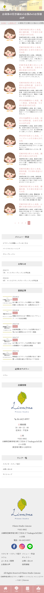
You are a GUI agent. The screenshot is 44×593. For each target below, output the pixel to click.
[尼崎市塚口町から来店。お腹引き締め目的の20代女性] (10, 209)
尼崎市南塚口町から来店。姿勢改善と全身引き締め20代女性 (30, 50)
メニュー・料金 (28, 553)
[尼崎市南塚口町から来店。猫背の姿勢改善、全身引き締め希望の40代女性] (10, 88)
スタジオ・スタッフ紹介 (11, 464)
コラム (4, 557)
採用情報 (25, 564)
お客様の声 (5, 564)
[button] (40, 7)
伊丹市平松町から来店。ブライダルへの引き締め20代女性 (30, 138)
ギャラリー (26, 557)
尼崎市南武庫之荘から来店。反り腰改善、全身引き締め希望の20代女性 (30, 67)
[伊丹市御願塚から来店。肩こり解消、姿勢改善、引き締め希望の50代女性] (10, 105)
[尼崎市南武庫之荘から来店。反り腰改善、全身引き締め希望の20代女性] (10, 70)
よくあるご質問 (7, 561)
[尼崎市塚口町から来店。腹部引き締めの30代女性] (10, 158)
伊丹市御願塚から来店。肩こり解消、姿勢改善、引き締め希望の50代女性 (30, 103)
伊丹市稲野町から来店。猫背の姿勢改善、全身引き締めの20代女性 (30, 120)
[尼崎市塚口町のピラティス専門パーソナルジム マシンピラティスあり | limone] (4, 7)
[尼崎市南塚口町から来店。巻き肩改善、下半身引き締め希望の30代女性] (10, 34)
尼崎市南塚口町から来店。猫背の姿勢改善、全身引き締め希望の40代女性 (30, 85)
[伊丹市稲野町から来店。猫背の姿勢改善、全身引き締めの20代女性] (10, 123)
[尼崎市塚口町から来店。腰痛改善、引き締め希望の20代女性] (10, 191)
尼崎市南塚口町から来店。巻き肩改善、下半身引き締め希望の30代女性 (30, 32)
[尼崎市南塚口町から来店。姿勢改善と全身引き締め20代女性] (10, 52)
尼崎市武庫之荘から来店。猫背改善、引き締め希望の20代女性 (30, 171)
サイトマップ (7, 474)
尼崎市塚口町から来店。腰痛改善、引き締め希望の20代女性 (30, 189)
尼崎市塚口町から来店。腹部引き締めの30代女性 (30, 154)
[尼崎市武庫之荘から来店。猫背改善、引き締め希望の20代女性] (10, 174)
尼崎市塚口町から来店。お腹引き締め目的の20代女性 (30, 205)
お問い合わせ (7, 469)
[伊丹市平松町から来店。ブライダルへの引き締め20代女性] (10, 141)
